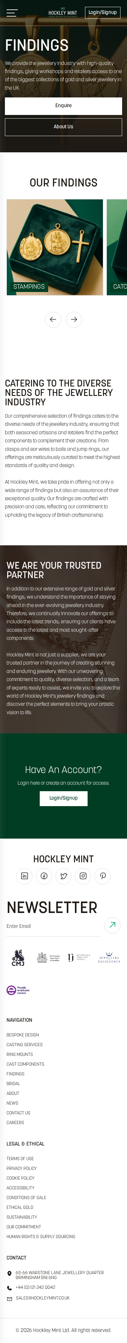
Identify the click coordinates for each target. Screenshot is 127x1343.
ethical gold (20, 1207)
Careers (15, 1123)
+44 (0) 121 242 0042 (35, 1287)
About (13, 1093)
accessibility (21, 1188)
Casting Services (25, 1045)
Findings (15, 1074)
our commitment (24, 1227)
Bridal (13, 1084)
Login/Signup (103, 12)
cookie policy (21, 1178)
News (12, 1103)
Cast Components (25, 1064)
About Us (63, 127)
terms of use (20, 1159)
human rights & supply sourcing (41, 1237)
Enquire (63, 105)
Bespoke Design (23, 1035)
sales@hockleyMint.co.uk (43, 1298)
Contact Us (18, 1113)
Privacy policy (22, 1168)
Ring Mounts (20, 1054)
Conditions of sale (26, 1198)
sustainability (22, 1217)
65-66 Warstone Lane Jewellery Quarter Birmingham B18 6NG (60, 1275)
